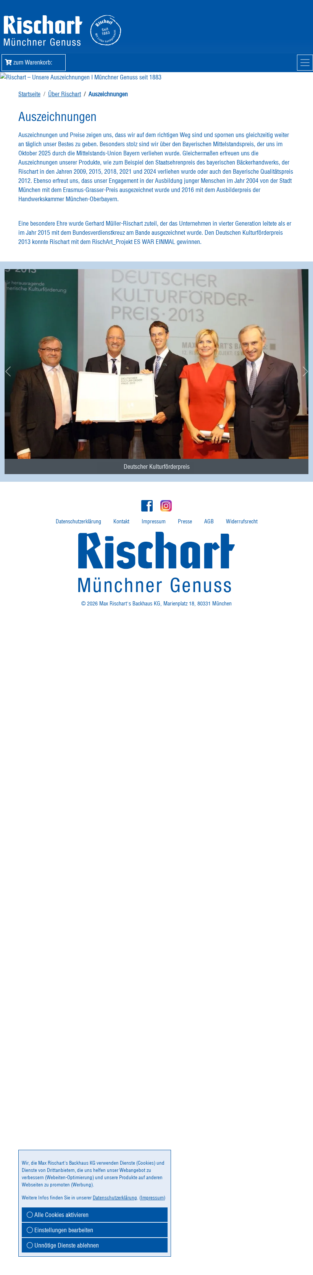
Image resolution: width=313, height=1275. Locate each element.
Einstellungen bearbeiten (63, 1230)
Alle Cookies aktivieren (61, 1215)
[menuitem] (156, 363)
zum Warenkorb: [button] (35, 62)
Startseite (29, 94)
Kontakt (121, 521)
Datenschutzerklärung (78, 521)
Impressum (154, 521)
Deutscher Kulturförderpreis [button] (157, 466)
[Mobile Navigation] (305, 63)
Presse (185, 521)
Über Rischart (64, 94)
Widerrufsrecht (242, 521)
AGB (209, 521)
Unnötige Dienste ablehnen (66, 1245)
